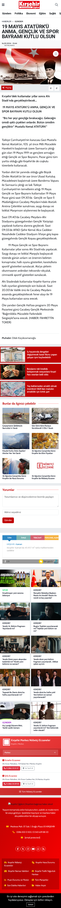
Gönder (8, 520)
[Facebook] (17, 849)
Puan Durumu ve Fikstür (18, 880)
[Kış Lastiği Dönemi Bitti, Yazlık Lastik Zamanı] (15, 710)
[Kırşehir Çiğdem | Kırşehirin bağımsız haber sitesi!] (29, 4)
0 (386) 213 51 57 (12, 768)
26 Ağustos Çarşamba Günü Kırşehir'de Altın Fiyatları (43, 452)
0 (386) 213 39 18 (12, 784)
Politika (19, 13)
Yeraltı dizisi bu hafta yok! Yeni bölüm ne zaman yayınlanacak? (44, 694)
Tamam (30, 905)
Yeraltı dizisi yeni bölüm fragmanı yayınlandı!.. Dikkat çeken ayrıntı (45, 661)
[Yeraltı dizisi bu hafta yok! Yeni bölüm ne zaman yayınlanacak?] (46, 677)
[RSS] (43, 849)
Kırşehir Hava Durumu (45, 862)
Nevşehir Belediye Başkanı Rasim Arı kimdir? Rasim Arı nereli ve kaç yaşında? (45, 595)
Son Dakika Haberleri (16, 885)
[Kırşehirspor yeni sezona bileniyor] (15, 578)
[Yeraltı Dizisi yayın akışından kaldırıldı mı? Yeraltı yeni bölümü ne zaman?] (15, 644)
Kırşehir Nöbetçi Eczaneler (13, 864)
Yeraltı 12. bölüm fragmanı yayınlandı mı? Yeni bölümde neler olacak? (45, 728)
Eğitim (42, 13)
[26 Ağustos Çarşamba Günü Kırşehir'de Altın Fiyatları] (45, 440)
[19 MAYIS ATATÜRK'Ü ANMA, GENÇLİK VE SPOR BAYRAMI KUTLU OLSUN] (30, 66)
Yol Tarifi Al (29, 768)
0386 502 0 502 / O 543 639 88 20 (32, 832)
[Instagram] (28, 849)
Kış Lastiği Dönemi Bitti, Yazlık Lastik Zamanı (12, 726)
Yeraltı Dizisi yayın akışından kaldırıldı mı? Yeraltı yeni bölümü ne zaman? (14, 661)
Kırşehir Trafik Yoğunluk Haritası (43, 873)
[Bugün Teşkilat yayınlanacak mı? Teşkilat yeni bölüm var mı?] (46, 611)
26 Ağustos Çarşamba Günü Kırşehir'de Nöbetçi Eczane (43, 477)
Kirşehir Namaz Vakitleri (18, 871)
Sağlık (52, 13)
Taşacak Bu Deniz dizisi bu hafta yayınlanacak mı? (13, 693)
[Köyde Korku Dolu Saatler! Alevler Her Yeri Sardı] (15, 440)
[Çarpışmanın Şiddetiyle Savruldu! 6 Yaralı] (15, 415)
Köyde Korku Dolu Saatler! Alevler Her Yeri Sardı (14, 452)
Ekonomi (31, 13)
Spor (5, 590)
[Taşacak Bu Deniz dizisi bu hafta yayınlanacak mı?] (15, 677)
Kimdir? (37, 590)
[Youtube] (33, 849)
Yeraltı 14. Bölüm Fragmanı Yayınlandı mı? (13, 627)
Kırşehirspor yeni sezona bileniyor (12, 594)
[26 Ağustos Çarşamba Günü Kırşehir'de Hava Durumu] (15, 465)
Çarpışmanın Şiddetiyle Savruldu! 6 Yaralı (12, 426)
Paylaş (8, 87)
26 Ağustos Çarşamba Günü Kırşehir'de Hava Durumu (14, 477)
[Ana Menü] (3, 4)
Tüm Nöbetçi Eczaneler (32, 791)
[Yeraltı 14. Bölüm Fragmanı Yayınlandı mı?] (15, 611)
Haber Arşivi (40, 885)
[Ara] (56, 5)
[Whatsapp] (38, 849)
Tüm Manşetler (41, 880)
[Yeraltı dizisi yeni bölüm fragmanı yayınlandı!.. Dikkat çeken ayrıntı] (46, 644)
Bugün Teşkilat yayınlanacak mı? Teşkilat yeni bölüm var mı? (45, 628)
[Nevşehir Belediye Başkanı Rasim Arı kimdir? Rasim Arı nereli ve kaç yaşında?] (46, 578)
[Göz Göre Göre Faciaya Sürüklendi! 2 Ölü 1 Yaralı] (45, 415)
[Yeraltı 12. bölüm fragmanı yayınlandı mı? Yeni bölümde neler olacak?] (46, 710)
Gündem (6, 13)
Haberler (6, 21)
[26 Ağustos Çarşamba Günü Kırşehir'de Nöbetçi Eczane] (45, 465)
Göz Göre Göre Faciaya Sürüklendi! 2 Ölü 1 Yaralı (42, 426)
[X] (23, 849)
